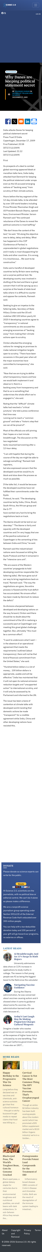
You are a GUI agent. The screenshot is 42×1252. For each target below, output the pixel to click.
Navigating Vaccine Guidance (24, 986)
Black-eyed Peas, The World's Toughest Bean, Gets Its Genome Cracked (11, 1165)
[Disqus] (21, 762)
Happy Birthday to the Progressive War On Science (11, 1079)
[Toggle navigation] (35, 5)
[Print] (34, 121)
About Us (4, 1232)
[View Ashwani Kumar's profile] (9, 94)
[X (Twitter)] (5, 13)
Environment (11, 72)
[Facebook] (2, 13)
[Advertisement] (21, 39)
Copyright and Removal (15, 1233)
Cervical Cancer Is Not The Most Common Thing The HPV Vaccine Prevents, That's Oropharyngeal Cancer (30, 1086)
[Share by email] (21, 121)
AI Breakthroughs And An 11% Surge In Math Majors (26, 956)
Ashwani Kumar (22, 91)
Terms (38, 1230)
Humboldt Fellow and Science (22, 94)
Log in (38, 14)
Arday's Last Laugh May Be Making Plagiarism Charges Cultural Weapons (24, 1020)
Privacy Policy (27, 1232)
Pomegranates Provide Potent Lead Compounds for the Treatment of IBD (30, 1165)
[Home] (10, 5)
